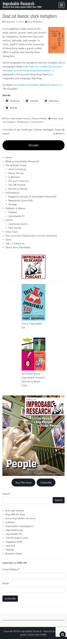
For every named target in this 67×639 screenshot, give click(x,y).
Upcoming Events (18, 224)
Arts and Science (14, 510)
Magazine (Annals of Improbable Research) (32, 196)
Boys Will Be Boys (15, 514)
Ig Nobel (10, 522)
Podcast (12, 212)
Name (5, 583)
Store (8, 239)
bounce (54, 118)
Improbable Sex (14, 530)
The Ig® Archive (17, 185)
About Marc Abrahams (18, 247)
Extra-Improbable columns (18, 118)
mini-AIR (10, 545)
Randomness (23, 122)
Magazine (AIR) (13, 542)
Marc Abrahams (35, 21)
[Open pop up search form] (63, 634)
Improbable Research (18, 3)
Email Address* (11, 569)
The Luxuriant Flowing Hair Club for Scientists (31, 235)
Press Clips (11, 231)
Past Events (14, 228)
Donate (33, 145)
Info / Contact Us (15, 243)
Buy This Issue (23, 482)
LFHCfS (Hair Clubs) (16, 538)
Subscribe (46, 482)
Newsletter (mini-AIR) (20, 200)
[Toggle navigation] (61, 5)
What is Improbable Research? (22, 161)
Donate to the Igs (17, 188)
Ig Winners (14, 177)
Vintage (12, 204)
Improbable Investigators (19, 526)
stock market (37, 122)
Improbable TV (16, 216)
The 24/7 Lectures (18, 181)
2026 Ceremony (17, 169)
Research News (39, 118)
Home (8, 157)
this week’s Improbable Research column (36, 85)
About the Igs (16, 173)
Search (6, 493)
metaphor (11, 122)
